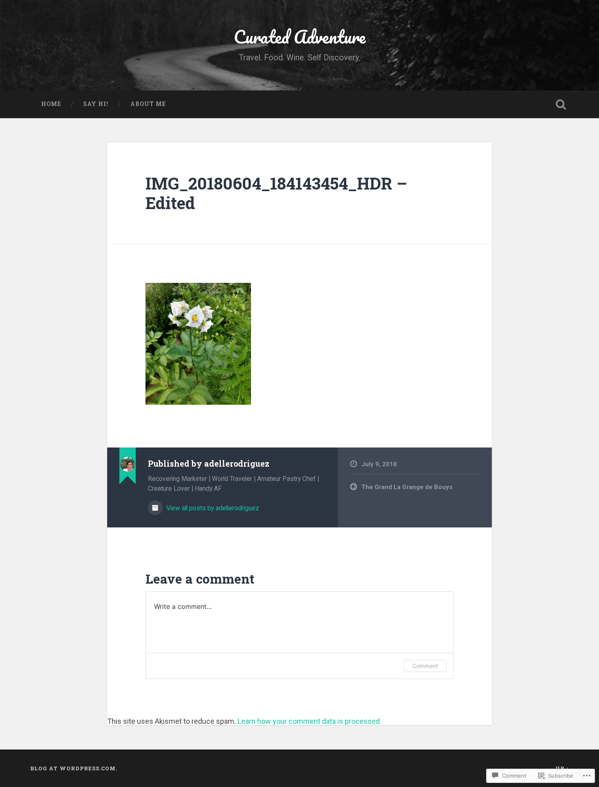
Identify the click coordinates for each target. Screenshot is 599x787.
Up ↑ (562, 768)
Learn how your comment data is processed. (309, 721)
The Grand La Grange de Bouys (407, 487)
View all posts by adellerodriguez (212, 508)
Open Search (561, 104)
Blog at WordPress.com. (73, 768)
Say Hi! (95, 104)
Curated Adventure (299, 36)
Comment (425, 665)
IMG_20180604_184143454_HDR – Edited (276, 193)
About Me (148, 104)
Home (51, 104)
